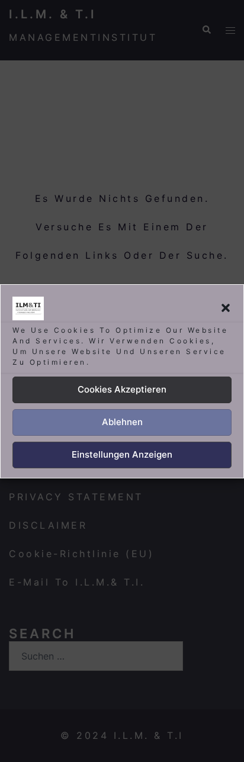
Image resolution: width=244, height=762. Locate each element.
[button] (226, 308)
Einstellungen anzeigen (122, 454)
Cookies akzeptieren (122, 389)
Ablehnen (122, 421)
